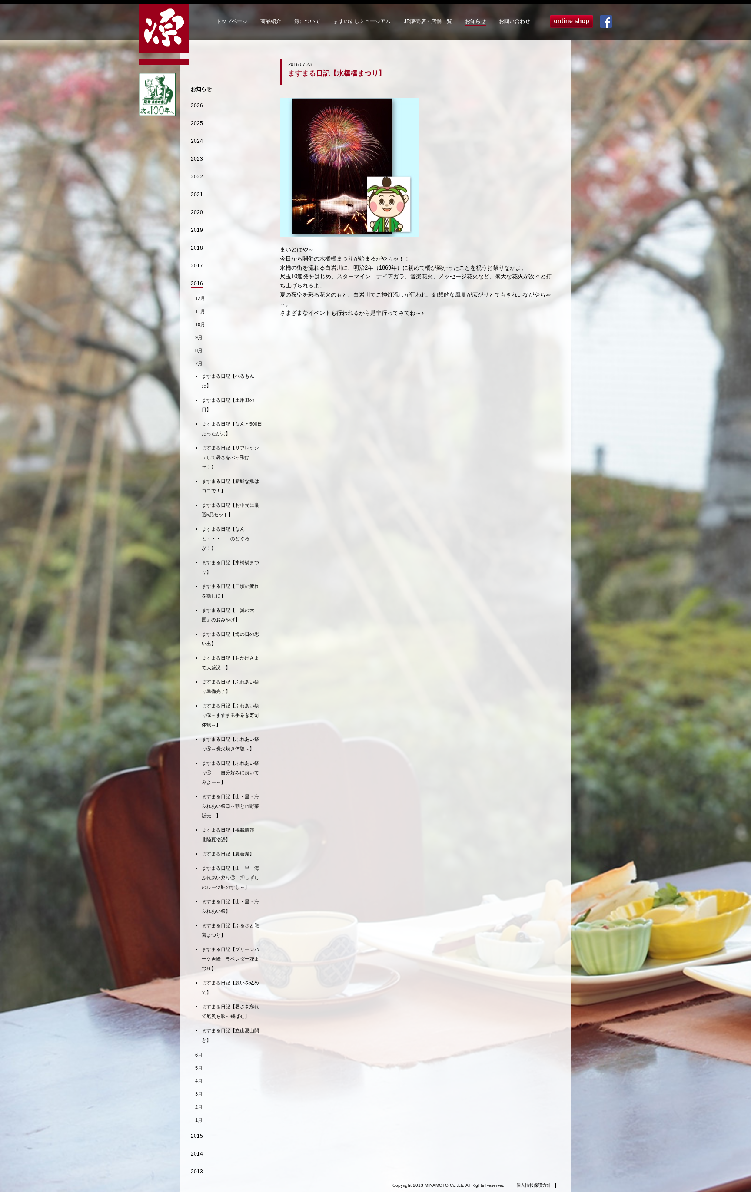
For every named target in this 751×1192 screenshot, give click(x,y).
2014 (197, 1154)
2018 (197, 248)
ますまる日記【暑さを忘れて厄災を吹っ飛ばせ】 (230, 1011)
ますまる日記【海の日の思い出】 (230, 638)
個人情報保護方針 (533, 1185)
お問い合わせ (514, 21)
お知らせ (475, 21)
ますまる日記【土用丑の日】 (228, 404)
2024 (197, 141)
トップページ (231, 21)
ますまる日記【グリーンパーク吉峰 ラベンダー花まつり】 (230, 959)
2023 (197, 159)
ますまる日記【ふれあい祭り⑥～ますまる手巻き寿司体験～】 (230, 715)
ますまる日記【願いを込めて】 (230, 987)
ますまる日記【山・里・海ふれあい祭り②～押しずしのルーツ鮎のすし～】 (230, 877)
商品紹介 (270, 21)
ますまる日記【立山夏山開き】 (230, 1035)
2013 (197, 1172)
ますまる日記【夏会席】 (228, 853)
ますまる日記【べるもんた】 (228, 380)
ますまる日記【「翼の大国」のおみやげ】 (228, 615)
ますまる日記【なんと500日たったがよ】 (232, 428)
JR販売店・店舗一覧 (428, 21)
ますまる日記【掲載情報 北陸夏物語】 (230, 834)
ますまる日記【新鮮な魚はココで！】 (230, 486)
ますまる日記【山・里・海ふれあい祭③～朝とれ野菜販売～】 (230, 806)
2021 (197, 195)
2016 (197, 284)
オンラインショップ (571, 21)
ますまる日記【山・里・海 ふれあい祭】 (232, 906)
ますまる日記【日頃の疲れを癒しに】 (230, 591)
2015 (197, 1136)
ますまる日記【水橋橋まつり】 (230, 567)
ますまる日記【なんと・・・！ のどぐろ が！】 (225, 538)
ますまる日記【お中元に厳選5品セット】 (230, 509)
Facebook (606, 21)
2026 (197, 105)
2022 (197, 177)
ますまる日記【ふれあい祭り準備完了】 (230, 686)
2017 (197, 266)
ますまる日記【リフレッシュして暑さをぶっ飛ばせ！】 (230, 457)
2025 (197, 123)
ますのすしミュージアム (362, 21)
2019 (197, 230)
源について (307, 21)
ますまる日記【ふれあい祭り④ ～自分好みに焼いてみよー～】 (230, 772)
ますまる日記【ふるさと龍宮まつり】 (230, 930)
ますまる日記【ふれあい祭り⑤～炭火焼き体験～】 (230, 743)
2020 (197, 212)
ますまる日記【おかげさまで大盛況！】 (230, 662)
